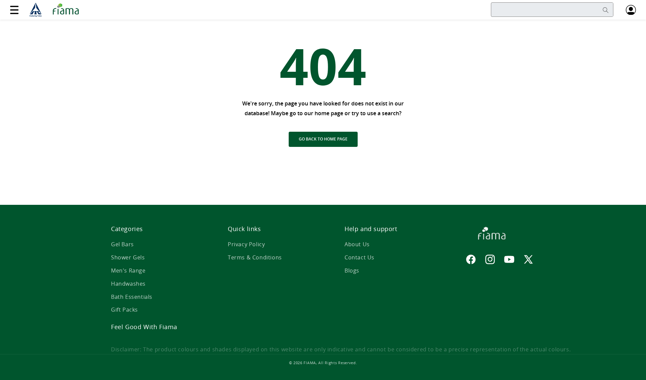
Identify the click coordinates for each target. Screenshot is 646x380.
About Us (357, 244)
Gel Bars (122, 244)
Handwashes (128, 283)
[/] (56, 9)
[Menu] (14, 9)
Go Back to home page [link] (323, 139)
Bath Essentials (131, 296)
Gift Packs (124, 309)
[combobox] (552, 9)
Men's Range (128, 270)
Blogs (352, 270)
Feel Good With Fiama (144, 327)
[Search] (605, 10)
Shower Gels (128, 257)
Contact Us (359, 257)
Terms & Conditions (255, 257)
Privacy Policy (246, 244)
